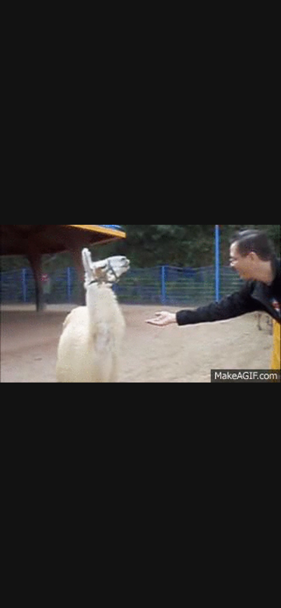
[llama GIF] (140, 304)
